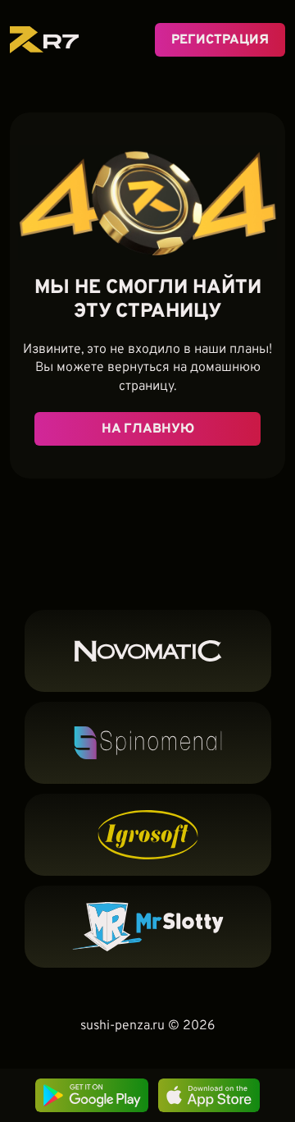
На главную (148, 429)
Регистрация (220, 40)
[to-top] (271, 1029)
